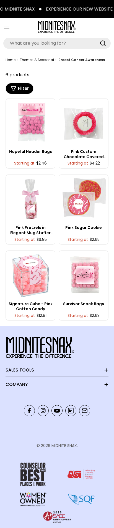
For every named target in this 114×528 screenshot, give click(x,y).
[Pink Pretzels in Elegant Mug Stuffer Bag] (30, 199)
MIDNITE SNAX (64, 445)
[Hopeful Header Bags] (30, 123)
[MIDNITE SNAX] (39, 9)
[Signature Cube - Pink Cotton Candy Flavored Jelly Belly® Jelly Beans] (30, 275)
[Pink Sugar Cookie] (83, 199)
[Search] (103, 43)
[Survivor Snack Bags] (83, 275)
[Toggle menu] (6, 27)
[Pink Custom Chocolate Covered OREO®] (83, 123)
